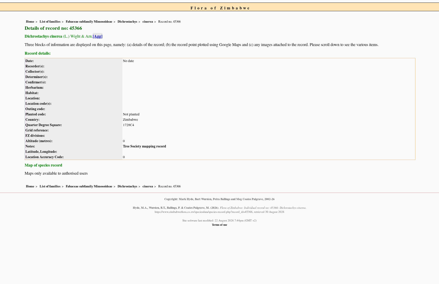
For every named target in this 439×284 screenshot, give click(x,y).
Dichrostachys (127, 21)
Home (30, 21)
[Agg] (97, 36)
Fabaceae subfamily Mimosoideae (89, 21)
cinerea (148, 21)
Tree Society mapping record (144, 146)
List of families (50, 21)
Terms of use (219, 224)
